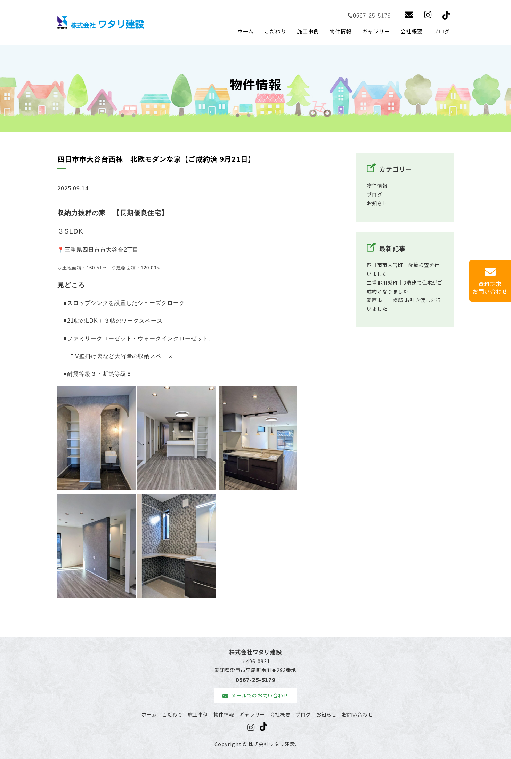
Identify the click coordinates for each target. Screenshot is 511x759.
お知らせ (377, 203)
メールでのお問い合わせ (260, 695)
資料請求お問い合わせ (490, 287)
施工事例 (308, 31)
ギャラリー (376, 31)
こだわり (275, 31)
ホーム (245, 31)
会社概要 (411, 31)
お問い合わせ (357, 714)
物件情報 (341, 31)
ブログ (441, 31)
